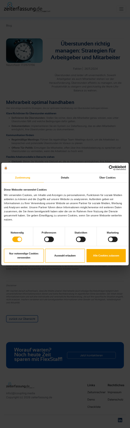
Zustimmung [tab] (22, 177)
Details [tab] (65, 177)
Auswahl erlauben (65, 255)
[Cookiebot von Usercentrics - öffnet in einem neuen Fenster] (111, 167)
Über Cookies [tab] (107, 177)
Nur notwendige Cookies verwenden (23, 255)
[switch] (49, 239)
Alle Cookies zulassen (106, 255)
